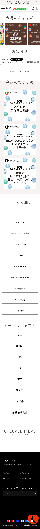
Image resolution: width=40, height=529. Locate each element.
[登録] (34, 493)
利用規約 (6, 473)
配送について (7, 478)
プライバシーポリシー (28, 465)
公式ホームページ (26, 478)
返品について (24, 473)
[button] (3, 8)
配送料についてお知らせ (20, 71)
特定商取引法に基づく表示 (11, 466)
